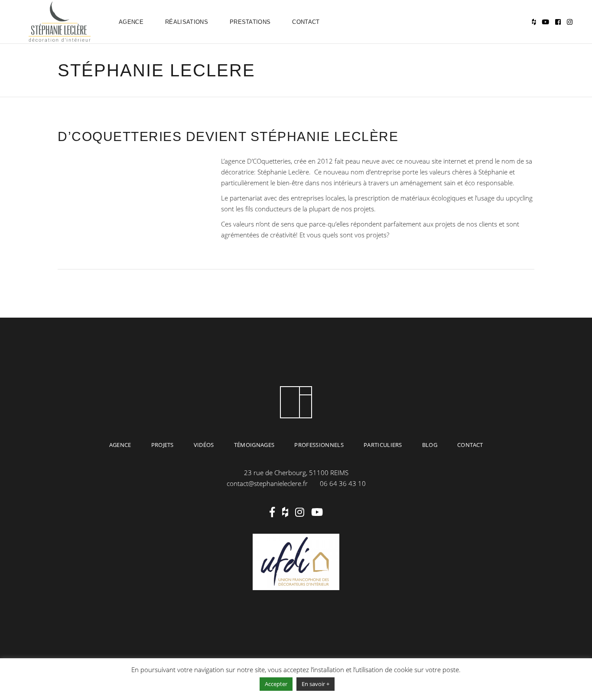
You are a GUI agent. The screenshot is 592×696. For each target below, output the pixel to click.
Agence (120, 445)
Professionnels (319, 445)
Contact (470, 445)
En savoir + (315, 684)
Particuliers (383, 445)
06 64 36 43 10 (343, 483)
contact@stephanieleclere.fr (267, 483)
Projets (162, 445)
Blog (429, 445)
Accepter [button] (276, 684)
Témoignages (254, 445)
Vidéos (204, 445)
